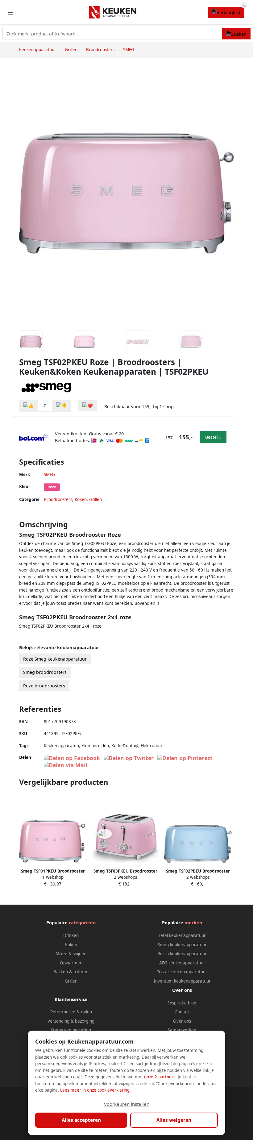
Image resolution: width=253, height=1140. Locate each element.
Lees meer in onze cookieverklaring (95, 1090)
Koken (81, 499)
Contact (182, 1012)
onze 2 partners (159, 1077)
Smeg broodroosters (45, 672)
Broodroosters (58, 499)
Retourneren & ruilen (71, 1012)
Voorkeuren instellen (126, 1104)
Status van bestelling (71, 1030)
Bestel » (213, 437)
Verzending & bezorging (71, 1021)
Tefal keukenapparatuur (182, 935)
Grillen (95, 499)
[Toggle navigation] (10, 12)
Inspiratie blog (182, 1003)
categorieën (82, 923)
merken (193, 923)
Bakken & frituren (71, 972)
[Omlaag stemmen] (61, 405)
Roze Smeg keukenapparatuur (55, 659)
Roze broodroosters (44, 686)
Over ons (182, 1021)
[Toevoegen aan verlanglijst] (87, 405)
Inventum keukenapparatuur (182, 981)
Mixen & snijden (71, 953)
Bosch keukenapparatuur (182, 953)
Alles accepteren (81, 1120)
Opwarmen (71, 963)
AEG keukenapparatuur (182, 963)
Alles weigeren (173, 1120)
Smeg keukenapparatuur (182, 944)
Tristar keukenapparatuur (182, 972)
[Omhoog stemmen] (28, 405)
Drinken (71, 935)
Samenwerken (182, 1030)
